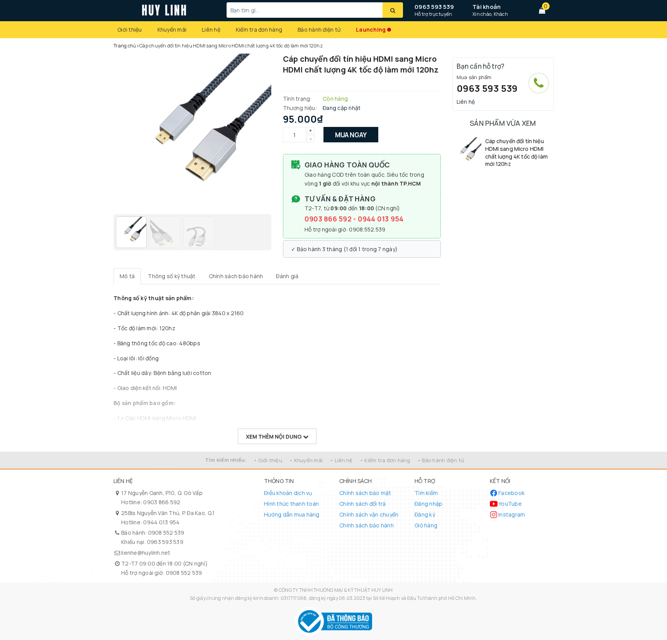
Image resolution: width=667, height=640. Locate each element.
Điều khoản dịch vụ (288, 492)
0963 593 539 (434, 7)
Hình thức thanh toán (291, 503)
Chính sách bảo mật (365, 492)
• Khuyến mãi (306, 460)
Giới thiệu (129, 29)
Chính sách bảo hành (366, 525)
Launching (371, 29)
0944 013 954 (381, 218)
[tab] (127, 276)
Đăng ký (425, 514)
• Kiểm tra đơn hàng (385, 460)
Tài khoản (486, 7)
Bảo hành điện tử (319, 29)
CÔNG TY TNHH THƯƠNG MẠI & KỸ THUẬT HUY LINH (336, 590)
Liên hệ (211, 29)
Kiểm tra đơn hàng (259, 29)
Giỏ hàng (426, 525)
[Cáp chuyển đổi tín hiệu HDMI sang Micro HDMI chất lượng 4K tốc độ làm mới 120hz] (466, 151)
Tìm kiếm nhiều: (226, 459)
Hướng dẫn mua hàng (292, 514)
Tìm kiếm (426, 492)
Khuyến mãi (172, 29)
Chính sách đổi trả (362, 503)
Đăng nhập (428, 503)
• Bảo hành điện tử (440, 460)
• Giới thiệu (268, 460)
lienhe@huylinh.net (146, 552)
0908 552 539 (166, 532)
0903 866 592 (329, 218)
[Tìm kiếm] (393, 10)
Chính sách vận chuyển (368, 514)
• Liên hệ (341, 460)
